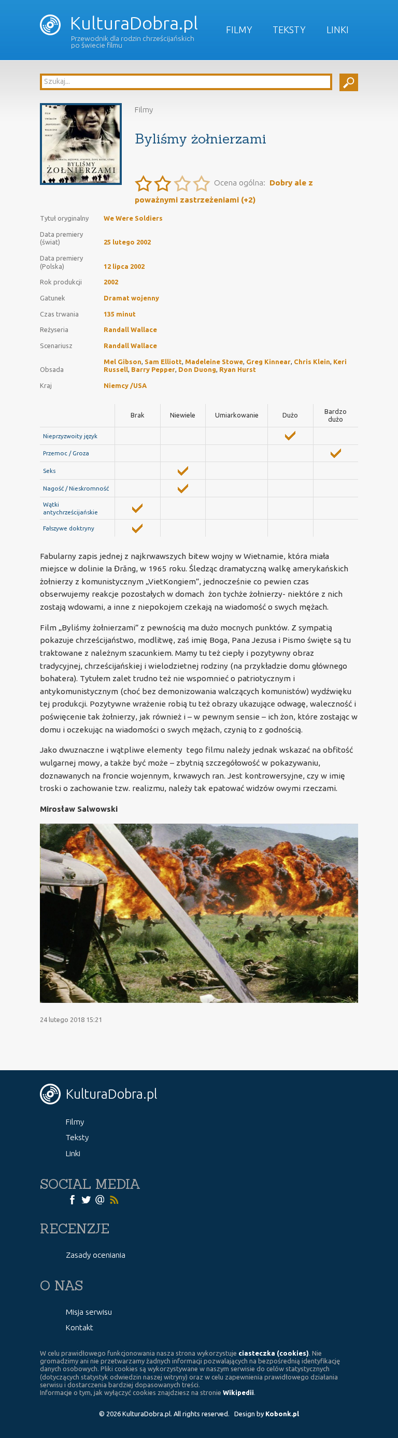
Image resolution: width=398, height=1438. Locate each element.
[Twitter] (86, 1199)
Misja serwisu (89, 1311)
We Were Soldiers (133, 218)
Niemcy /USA (125, 385)
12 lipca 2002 (124, 266)
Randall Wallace (130, 329)
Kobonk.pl (282, 1413)
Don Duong (197, 369)
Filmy (239, 29)
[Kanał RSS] (114, 1199)
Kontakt (79, 1327)
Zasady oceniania (95, 1254)
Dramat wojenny (131, 297)
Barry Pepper (153, 369)
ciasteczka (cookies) (273, 1353)
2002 (111, 281)
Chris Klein (312, 361)
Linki (337, 29)
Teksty (289, 29)
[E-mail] (100, 1199)
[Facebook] (72, 1199)
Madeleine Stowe (214, 361)
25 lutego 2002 (127, 242)
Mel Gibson (122, 361)
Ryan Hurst (237, 369)
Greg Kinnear (268, 361)
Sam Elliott (163, 361)
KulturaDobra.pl (132, 23)
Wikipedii (238, 1392)
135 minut (120, 314)
